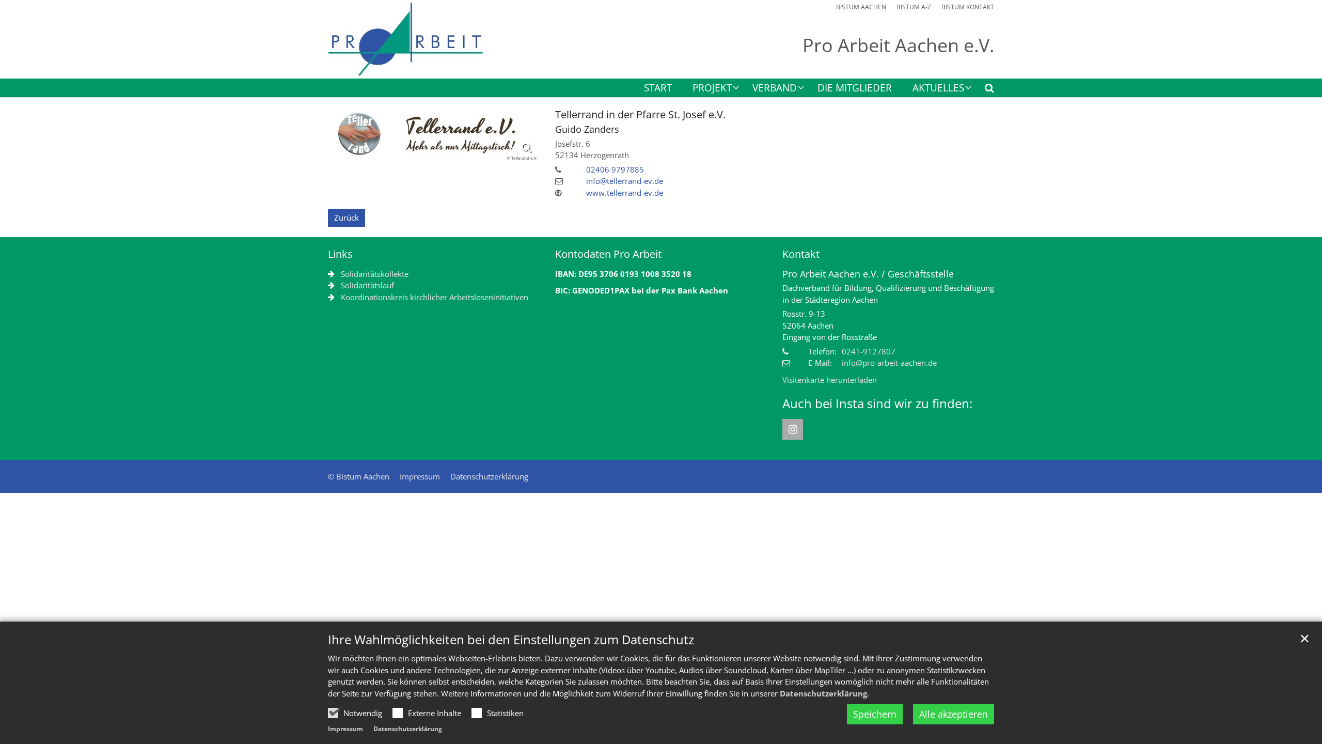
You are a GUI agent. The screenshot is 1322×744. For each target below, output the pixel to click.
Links (340, 253)
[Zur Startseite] (405, 39)
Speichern (874, 714)
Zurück (346, 217)
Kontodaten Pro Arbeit (608, 253)
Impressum (345, 728)
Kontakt (801, 253)
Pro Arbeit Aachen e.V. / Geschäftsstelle (868, 274)
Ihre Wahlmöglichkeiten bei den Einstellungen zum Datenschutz (511, 639)
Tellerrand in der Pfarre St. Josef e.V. (640, 114)
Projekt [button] (712, 89)
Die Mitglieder (854, 89)
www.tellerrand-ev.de (624, 193)
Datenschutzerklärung (823, 693)
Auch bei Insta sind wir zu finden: (877, 403)
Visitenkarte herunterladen (829, 380)
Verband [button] (774, 89)
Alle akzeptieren (953, 714)
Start (658, 89)
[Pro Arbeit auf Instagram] (792, 429)
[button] (982, 90)
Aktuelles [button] (938, 89)
